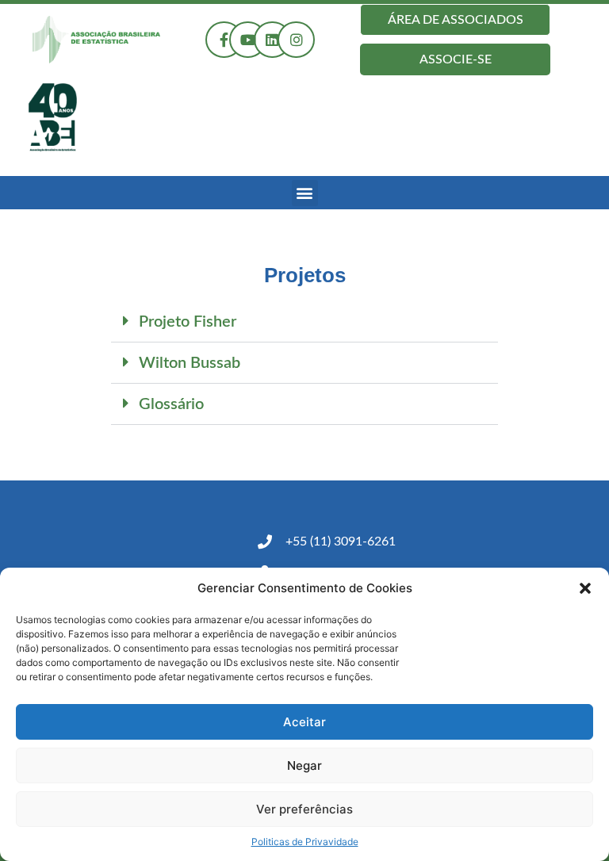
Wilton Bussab (189, 363)
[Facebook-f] (224, 40)
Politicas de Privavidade (304, 842)
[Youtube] (247, 40)
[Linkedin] (272, 40)
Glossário (171, 404)
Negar (304, 765)
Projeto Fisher (187, 322)
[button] (585, 588)
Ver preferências (304, 809)
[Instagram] (296, 40)
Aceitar (304, 721)
